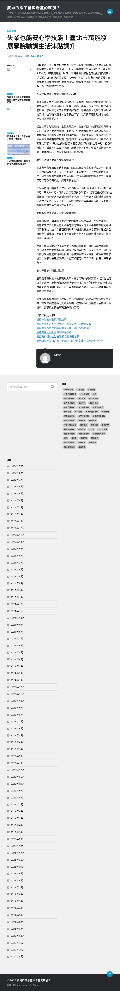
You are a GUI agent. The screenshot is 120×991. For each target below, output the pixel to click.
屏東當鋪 (92, 420)
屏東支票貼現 (83, 416)
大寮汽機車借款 (92, 412)
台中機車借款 (69, 403)
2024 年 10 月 (18, 617)
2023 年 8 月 (17, 714)
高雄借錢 (94, 438)
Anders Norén (24, 985)
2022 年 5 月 (17, 818)
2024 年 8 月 (17, 631)
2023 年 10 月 (18, 700)
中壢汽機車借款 (70, 394)
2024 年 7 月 (17, 638)
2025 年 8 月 (17, 555)
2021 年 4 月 (17, 908)
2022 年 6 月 (17, 811)
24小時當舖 (68, 390)
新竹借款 (81, 429)
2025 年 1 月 (17, 597)
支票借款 (94, 425)
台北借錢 (81, 403)
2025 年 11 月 (18, 534)
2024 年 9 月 (17, 624)
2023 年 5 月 (17, 735)
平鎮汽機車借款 (70, 425)
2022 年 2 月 (17, 839)
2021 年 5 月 (17, 901)
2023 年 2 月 (17, 756)
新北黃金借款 (69, 429)
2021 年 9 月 (17, 873)
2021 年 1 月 (17, 928)
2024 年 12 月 (18, 604)
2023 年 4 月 (17, 742)
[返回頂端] (110, 974)
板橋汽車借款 (83, 434)
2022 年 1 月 (17, 845)
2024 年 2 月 (17, 673)
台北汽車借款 (98, 407)
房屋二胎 (83, 425)
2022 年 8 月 (17, 797)
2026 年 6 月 (17, 486)
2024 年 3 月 (17, 666)
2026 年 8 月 (17, 472)
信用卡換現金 (69, 398)
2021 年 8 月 (17, 880)
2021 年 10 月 (18, 866)
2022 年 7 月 (17, 804)
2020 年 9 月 (17, 956)
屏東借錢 (105, 412)
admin (21, 55)
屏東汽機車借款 (99, 416)
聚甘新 (74, 438)
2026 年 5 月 (17, 493)
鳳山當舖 (81, 447)
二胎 (94, 394)
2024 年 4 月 (17, 659)
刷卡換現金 (93, 398)
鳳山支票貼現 (69, 447)
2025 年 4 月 (17, 583)
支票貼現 (105, 425)
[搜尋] (52, 386)
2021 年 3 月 (17, 915)
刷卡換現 (81, 398)
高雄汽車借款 (69, 442)
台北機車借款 (83, 407)
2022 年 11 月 (18, 776)
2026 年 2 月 (17, 514)
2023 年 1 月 (17, 763)
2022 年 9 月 (17, 790)
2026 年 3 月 (17, 507)
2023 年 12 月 (18, 686)
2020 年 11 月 (18, 942)
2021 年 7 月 (17, 887)
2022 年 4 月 (17, 825)
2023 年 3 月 (17, 749)
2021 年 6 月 (17, 894)
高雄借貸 (84, 438)
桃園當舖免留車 (99, 434)
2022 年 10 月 (18, 783)
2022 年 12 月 (18, 769)
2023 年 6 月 (17, 728)
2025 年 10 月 (18, 541)
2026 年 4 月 (17, 500)
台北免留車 (93, 403)
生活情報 (11, 30)
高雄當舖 (81, 442)
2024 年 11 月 (18, 611)
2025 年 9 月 (17, 548)
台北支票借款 (69, 407)
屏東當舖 (81, 420)
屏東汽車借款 (69, 420)
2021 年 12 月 (18, 852)
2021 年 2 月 (17, 921)
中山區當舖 (84, 394)
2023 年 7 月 (17, 721)
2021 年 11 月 (18, 859)
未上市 (92, 429)
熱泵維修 (41, 323)
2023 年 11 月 (18, 693)
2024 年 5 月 (17, 652)
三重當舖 (80, 390)
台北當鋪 (78, 412)
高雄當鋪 (92, 442)
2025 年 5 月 (17, 576)
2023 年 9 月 (17, 707)
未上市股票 (102, 429)
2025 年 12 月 (18, 528)
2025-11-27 (36, 55)
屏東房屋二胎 (69, 416)
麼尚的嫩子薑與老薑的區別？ (33, 8)
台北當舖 (67, 412)
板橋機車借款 (69, 434)
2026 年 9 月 (17, 465)
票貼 (66, 438)
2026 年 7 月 (17, 479)
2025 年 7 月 (17, 562)
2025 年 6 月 (17, 569)
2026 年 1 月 (17, 521)
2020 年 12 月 (18, 935)
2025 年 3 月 (17, 590)
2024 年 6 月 (17, 645)
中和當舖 (91, 390)
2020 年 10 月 (18, 949)
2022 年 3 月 (17, 832)
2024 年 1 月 (17, 680)
